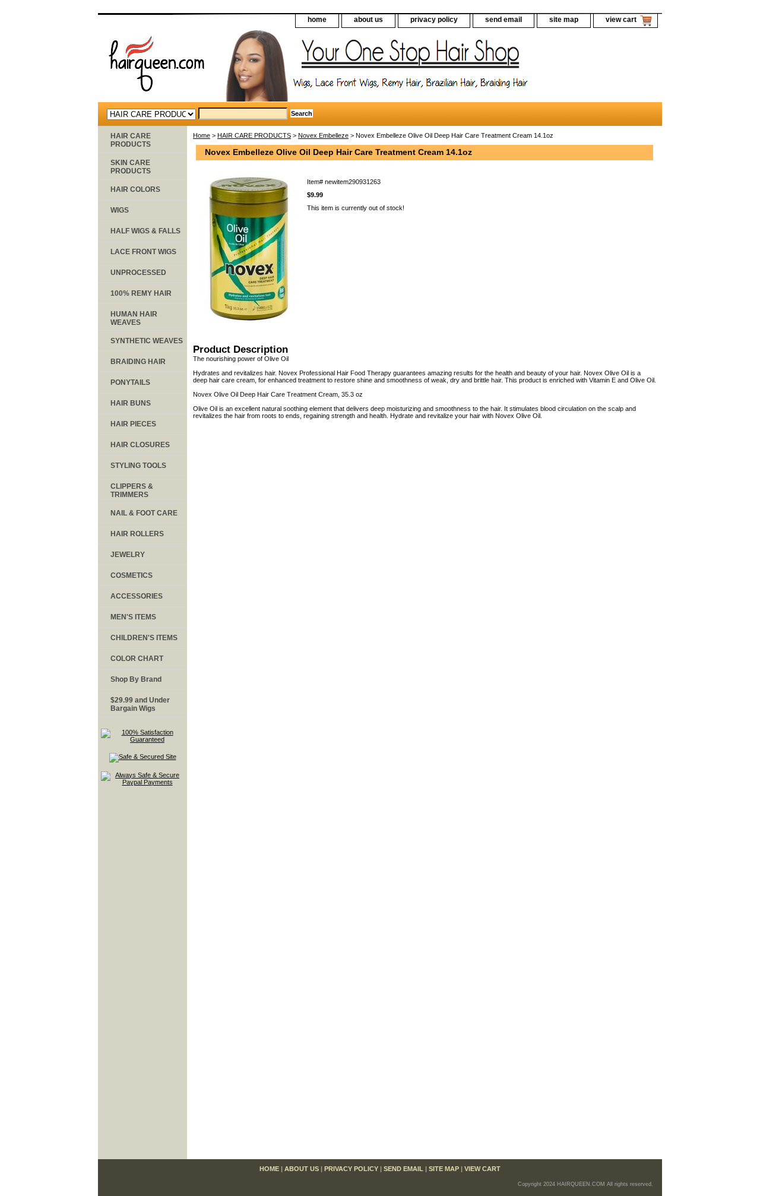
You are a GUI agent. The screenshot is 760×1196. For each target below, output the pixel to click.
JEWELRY (127, 554)
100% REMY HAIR (141, 293)
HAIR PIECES (133, 424)
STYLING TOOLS (138, 465)
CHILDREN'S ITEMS (144, 638)
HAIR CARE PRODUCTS (254, 135)
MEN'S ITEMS (133, 617)
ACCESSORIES (136, 596)
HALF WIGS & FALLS (145, 231)
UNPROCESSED (138, 272)
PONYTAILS (130, 382)
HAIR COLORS (135, 189)
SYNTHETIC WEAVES (146, 341)
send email (503, 19)
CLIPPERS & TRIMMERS (131, 490)
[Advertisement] (142, 978)
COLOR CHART (136, 658)
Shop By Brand (136, 679)
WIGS (119, 210)
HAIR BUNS (130, 403)
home (317, 19)
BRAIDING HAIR (138, 361)
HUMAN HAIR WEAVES (133, 318)
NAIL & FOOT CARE (144, 513)
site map (563, 19)
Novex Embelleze (323, 135)
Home (201, 135)
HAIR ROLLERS (137, 534)
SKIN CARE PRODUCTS (130, 167)
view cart (621, 19)
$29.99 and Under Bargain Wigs (140, 704)
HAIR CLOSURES (140, 445)
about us (368, 19)
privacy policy (434, 19)
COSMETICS (131, 575)
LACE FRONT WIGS (143, 252)
